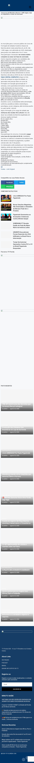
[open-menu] (30, 7)
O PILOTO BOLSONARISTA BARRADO (16, 570)
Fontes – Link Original (8, 169)
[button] (7, 182)
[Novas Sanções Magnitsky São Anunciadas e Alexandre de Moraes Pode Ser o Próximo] (6, 207)
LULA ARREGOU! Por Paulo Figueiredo (16, 453)
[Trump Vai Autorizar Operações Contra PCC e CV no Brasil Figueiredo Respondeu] (6, 244)
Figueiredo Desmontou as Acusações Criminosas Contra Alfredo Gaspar (22, 217)
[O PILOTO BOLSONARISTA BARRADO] (17, 564)
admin (6, 408)
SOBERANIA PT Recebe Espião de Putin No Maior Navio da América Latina (21, 225)
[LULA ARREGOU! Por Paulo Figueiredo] (6, 198)
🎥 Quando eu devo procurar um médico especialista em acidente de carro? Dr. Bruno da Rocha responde (16, 712)
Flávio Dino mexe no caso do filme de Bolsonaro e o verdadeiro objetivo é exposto (16, 614)
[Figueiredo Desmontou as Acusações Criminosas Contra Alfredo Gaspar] (6, 217)
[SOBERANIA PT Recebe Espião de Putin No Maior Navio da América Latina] (6, 225)
